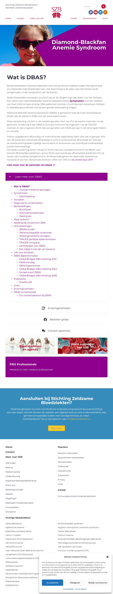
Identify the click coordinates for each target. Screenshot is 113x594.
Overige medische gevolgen (35, 189)
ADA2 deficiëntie (14, 523)
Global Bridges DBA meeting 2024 (38, 269)
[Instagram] (105, 12)
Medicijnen (25, 216)
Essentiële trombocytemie (18, 531)
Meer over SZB (37, 18)
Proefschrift (25, 282)
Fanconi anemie (65, 535)
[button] (107, 556)
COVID (104, 18)
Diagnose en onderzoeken (28, 203)
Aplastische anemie (15, 527)
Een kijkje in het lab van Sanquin (37, 249)
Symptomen (21, 193)
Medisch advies (13, 472)
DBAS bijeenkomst (29, 265)
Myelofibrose (12, 570)
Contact (20, 18)
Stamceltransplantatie (31, 213)
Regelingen (11, 498)
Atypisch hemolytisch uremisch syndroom (78, 527)
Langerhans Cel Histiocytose (19, 554)
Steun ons (10, 485)
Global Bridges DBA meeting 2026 (38, 275)
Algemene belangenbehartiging (21, 480)
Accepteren (52, 582)
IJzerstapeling (27, 196)
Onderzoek (63, 466)
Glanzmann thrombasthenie (19, 539)
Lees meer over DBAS (28, 176)
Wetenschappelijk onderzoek (35, 232)
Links (17, 285)
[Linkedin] (100, 12)
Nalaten (9, 494)
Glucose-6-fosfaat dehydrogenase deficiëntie (79, 539)
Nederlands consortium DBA (29, 222)
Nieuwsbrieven (90, 18)
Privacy (61, 479)
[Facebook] (91, 12)
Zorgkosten (63, 475)
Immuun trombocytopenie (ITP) (73, 550)
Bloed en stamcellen (68, 453)
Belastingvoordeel (14, 489)
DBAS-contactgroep (25, 292)
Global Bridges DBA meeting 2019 (38, 259)
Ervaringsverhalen (24, 288)
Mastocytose (12, 562)
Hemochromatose (14, 543)
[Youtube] (95, 12)
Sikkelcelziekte (13, 581)
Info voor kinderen (24, 252)
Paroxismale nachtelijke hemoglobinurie (25, 573)
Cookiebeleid (68, 589)
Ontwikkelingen (23, 226)
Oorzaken (19, 199)
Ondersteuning (13, 476)
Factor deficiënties (67, 531)
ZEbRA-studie (27, 229)
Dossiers (63, 447)
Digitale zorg (64, 471)
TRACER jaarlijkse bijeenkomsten (37, 239)
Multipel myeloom (14, 566)
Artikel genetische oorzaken (34, 236)
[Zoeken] (103, 6)
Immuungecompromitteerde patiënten (77, 496)
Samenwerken (65, 462)
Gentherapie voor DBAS (32, 246)
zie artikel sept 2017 (82, 159)
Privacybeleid (80, 589)
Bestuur (9, 467)
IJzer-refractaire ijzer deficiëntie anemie (24, 550)
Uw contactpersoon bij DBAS (35, 295)
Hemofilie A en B (14, 546)
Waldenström (12, 585)
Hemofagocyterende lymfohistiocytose (77, 543)
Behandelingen (22, 206)
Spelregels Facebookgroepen (20, 503)
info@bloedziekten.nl (78, 419)
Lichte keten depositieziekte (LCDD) (23, 558)
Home (8, 18)
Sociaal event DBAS (30, 272)
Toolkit (74, 18)
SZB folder (11, 463)
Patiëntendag (27, 262)
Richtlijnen (25, 209)
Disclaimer (11, 512)
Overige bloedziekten (18, 517)
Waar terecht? (21, 219)
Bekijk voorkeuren (97, 582)
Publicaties (20, 279)
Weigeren (75, 582)
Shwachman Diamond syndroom (22, 577)
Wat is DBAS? (22, 186)
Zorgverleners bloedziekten (71, 457)
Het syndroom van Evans (70, 546)
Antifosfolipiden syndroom (71, 523)
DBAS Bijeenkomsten (26, 255)
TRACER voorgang (29, 242)
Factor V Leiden (13, 535)
